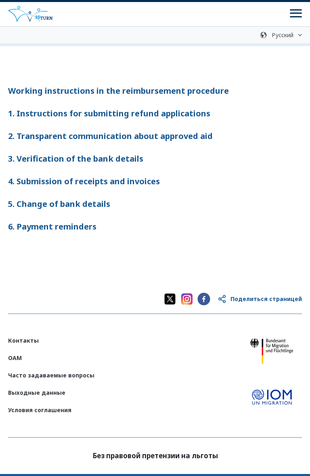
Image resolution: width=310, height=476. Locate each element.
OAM (15, 358)
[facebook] (203, 299)
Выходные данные (36, 392)
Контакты (23, 340)
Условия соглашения (39, 410)
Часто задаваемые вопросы (51, 375)
